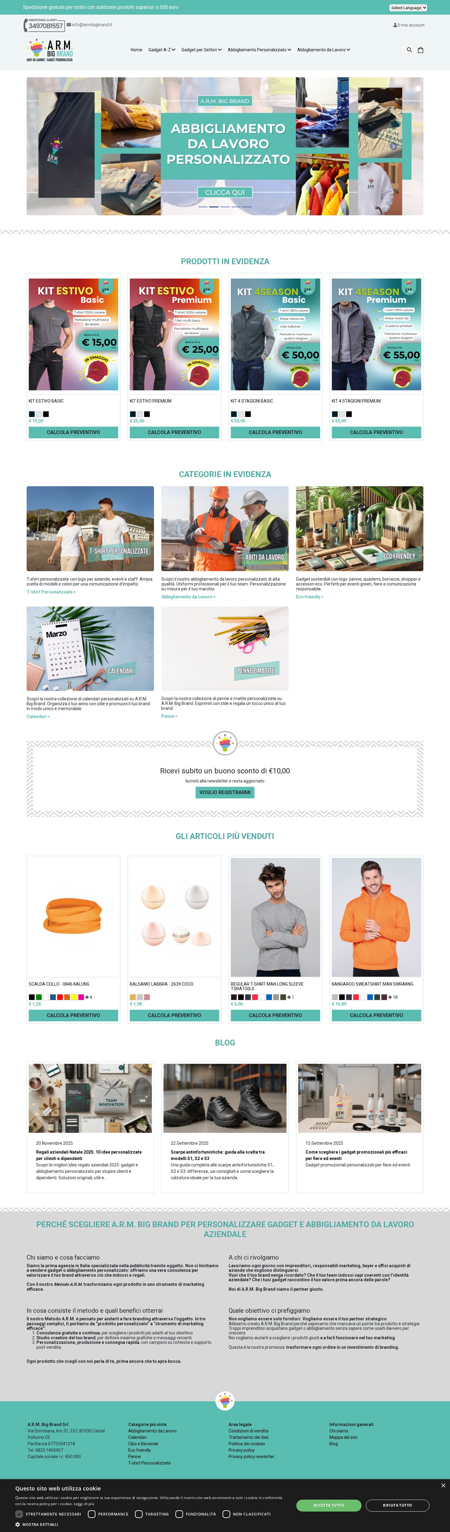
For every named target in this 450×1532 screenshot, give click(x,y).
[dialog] (225, 1505)
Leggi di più (84, 1503)
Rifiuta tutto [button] (397, 1505)
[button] (150, 1524)
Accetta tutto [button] (328, 1505)
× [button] (443, 1485)
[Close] (302, 625)
